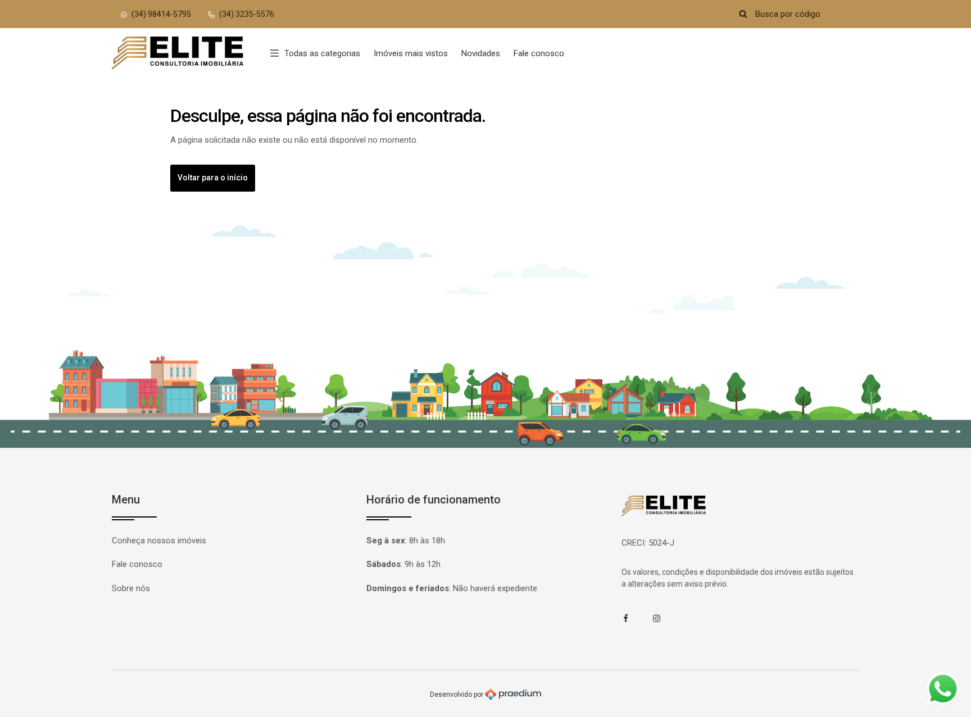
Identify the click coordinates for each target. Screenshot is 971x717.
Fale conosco (539, 53)
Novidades (480, 53)
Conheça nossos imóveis (159, 541)
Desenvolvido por (457, 694)
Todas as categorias (322, 53)
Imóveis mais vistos (411, 53)
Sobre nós (131, 588)
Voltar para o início (213, 177)
